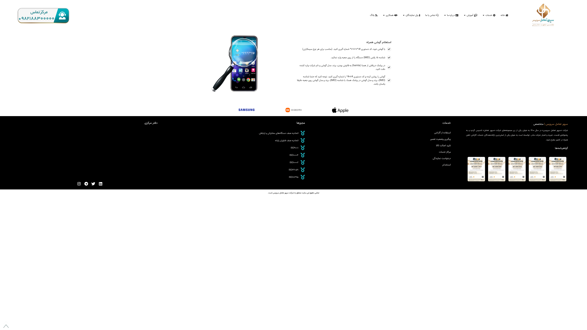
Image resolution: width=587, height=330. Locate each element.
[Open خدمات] (483, 15)
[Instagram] (79, 183)
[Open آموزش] (464, 15)
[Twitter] (93, 183)
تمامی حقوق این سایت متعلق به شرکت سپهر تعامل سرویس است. (293, 192)
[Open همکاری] (384, 15)
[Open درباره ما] (445, 15)
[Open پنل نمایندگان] (403, 15)
